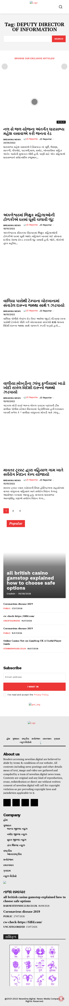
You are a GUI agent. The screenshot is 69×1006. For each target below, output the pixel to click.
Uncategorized (11, 621)
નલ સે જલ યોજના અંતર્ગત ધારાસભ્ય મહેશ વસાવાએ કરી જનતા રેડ (33, 131)
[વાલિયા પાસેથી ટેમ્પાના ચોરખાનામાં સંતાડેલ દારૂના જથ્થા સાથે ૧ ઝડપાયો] (34, 273)
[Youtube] (34, 802)
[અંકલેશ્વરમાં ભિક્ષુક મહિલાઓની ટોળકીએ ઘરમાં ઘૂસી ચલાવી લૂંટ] (34, 187)
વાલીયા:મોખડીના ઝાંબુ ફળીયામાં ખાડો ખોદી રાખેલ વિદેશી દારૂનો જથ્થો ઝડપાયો (34, 388)
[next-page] (26, 510)
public (6, 608)
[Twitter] (25, 802)
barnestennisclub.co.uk (20, 905)
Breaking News (12, 139)
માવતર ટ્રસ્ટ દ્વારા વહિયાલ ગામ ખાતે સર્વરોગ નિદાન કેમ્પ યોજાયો (33, 472)
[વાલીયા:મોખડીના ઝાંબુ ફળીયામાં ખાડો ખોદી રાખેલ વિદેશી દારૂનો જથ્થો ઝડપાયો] (34, 356)
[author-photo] (31, 139)
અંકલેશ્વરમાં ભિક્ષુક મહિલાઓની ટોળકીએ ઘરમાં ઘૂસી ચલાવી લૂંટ (29, 217)
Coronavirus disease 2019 (18, 603)
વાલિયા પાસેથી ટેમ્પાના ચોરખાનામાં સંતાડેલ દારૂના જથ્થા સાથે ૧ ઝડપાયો (33, 303)
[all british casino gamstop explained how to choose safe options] (34, 560)
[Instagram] (16, 802)
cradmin (11, 593)
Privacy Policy (41, 694)
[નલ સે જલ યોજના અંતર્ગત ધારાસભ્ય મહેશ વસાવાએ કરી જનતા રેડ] (34, 102)
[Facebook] (7, 802)
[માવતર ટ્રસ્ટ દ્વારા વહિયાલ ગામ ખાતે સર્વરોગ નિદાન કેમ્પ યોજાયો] (34, 442)
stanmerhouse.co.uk (14, 648)
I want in (33, 686)
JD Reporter (46, 139)
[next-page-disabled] (64, 67)
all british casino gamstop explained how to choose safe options (31, 580)
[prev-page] (5, 67)
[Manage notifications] (61, 998)
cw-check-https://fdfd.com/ (18, 616)
